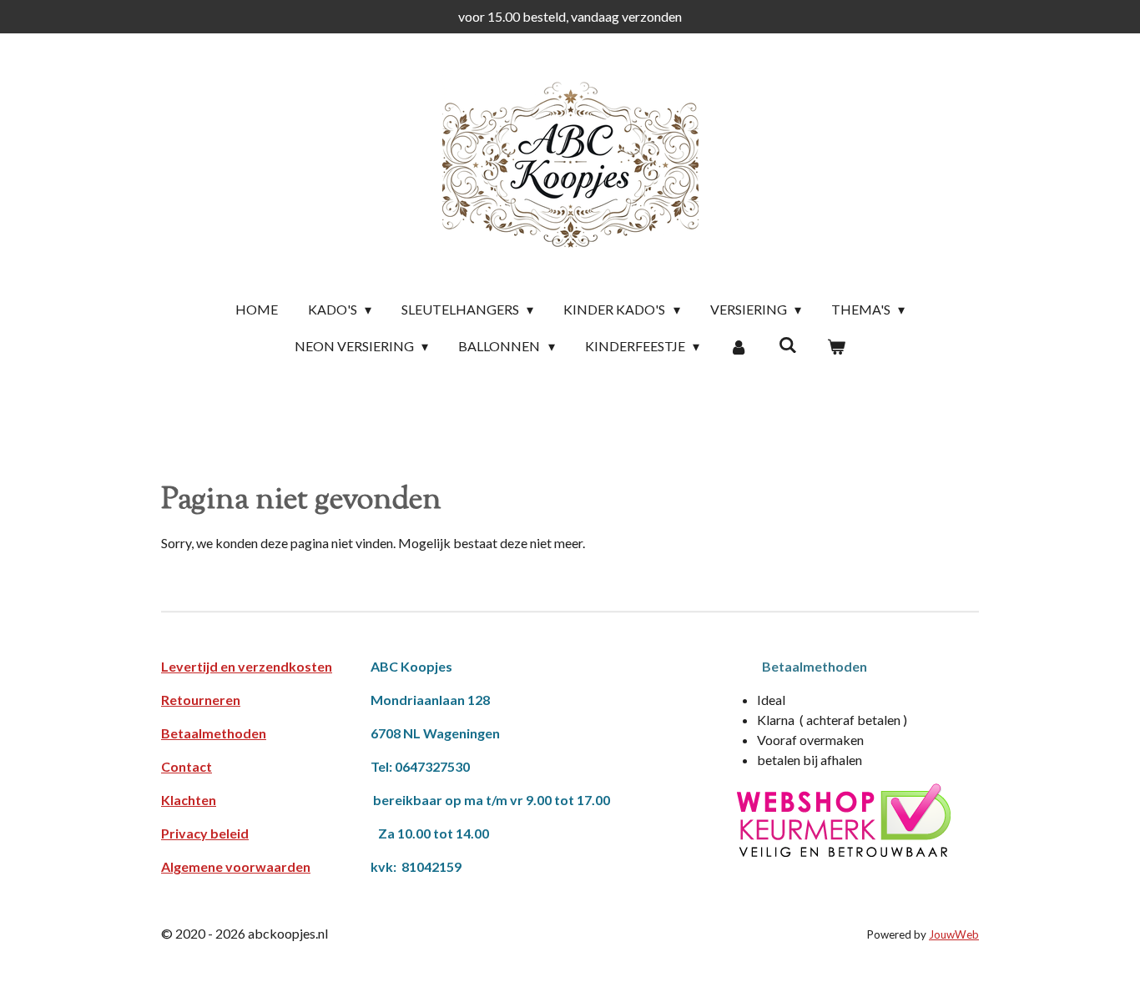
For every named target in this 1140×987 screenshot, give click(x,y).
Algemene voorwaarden (235, 866)
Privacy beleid (205, 833)
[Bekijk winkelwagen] (836, 346)
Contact (186, 766)
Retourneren (200, 700)
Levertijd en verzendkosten (246, 666)
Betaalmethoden (213, 733)
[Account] (739, 346)
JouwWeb (954, 934)
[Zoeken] (787, 344)
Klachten (188, 800)
